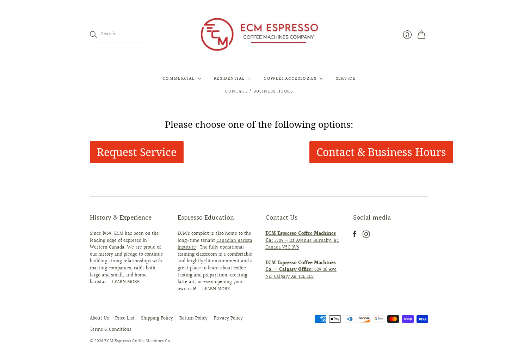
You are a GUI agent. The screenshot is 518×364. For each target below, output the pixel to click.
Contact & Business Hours (381, 152)
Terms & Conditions (110, 330)
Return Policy (193, 318)
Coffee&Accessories (290, 78)
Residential (229, 78)
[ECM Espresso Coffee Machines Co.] (259, 34)
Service (346, 78)
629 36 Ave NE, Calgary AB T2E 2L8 (301, 270)
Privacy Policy (228, 318)
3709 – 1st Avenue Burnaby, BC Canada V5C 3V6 (302, 240)
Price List (125, 318)
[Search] (93, 34)
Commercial (178, 78)
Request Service (137, 152)
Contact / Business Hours (259, 91)
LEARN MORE (126, 282)
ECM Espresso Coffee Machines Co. (138, 341)
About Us (99, 318)
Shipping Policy (157, 318)
